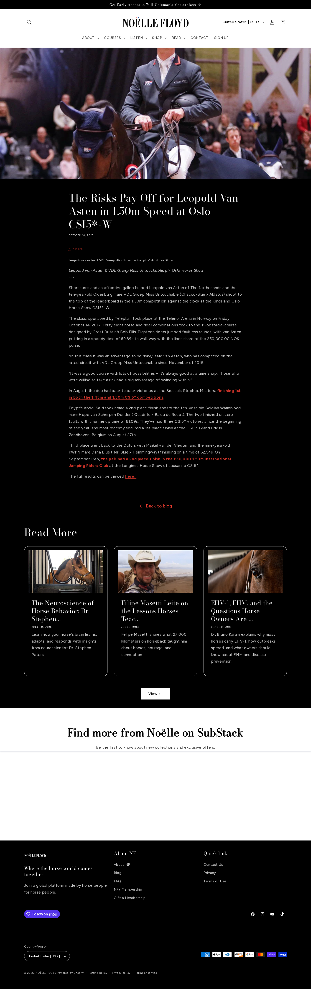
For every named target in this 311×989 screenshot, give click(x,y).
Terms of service (146, 972)
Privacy (210, 873)
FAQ (117, 881)
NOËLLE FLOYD (46, 972)
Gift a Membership (130, 898)
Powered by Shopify (70, 972)
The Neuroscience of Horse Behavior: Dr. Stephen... (62, 611)
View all (155, 694)
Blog (118, 873)
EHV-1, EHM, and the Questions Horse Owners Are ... (242, 611)
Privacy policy (121, 972)
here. (130, 476)
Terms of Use (215, 881)
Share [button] (78, 249)
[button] (29, 22)
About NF (122, 865)
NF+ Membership (128, 889)
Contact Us (213, 865)
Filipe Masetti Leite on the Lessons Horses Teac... (154, 611)
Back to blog (159, 506)
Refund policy (98, 972)
